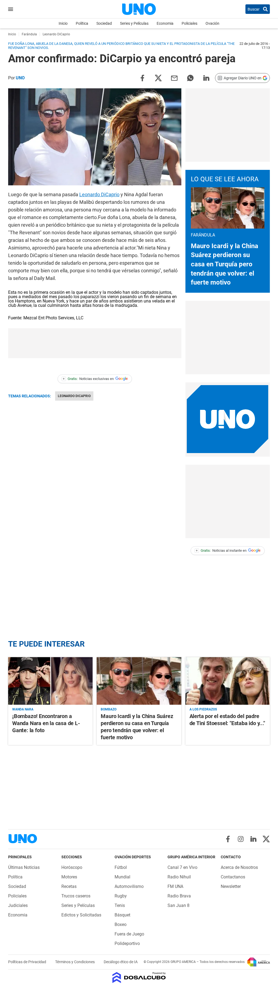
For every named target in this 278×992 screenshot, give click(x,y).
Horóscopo (71, 867)
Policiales (189, 23)
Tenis (120, 905)
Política (82, 23)
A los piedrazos (203, 709)
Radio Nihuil (179, 876)
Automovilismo (129, 886)
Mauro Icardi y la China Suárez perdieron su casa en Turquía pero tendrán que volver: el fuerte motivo (224, 264)
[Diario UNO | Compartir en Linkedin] (206, 77)
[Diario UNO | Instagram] (240, 839)
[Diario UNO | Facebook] (228, 839)
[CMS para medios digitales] (139, 978)
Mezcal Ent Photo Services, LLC (53, 317)
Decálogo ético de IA (121, 962)
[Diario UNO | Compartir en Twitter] (158, 77)
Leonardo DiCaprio (99, 194)
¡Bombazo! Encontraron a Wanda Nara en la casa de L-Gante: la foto (46, 723)
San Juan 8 (178, 905)
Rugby (121, 896)
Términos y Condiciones (75, 962)
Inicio (63, 23)
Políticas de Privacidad (27, 962)
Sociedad (104, 23)
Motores (69, 876)
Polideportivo (127, 943)
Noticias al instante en (221, 550)
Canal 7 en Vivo (182, 867)
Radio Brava (179, 896)
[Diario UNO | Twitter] (266, 839)
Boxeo (121, 924)
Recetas (69, 886)
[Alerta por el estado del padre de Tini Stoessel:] (227, 681)
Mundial (122, 876)
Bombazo (108, 709)
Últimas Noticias (24, 867)
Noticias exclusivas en (88, 379)
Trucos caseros (75, 896)
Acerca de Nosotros (239, 867)
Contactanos (233, 876)
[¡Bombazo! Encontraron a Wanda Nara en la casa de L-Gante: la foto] (50, 681)
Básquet (122, 915)
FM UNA (175, 886)
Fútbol (121, 867)
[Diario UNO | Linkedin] (253, 839)
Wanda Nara (22, 709)
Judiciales (18, 905)
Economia (165, 23)
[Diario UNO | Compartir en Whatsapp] (190, 77)
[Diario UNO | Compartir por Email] (174, 77)
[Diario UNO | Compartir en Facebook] (142, 77)
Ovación (212, 23)
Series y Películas (134, 23)
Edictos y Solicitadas (81, 915)
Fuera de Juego (129, 934)
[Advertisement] (227, 125)
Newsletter (231, 886)
